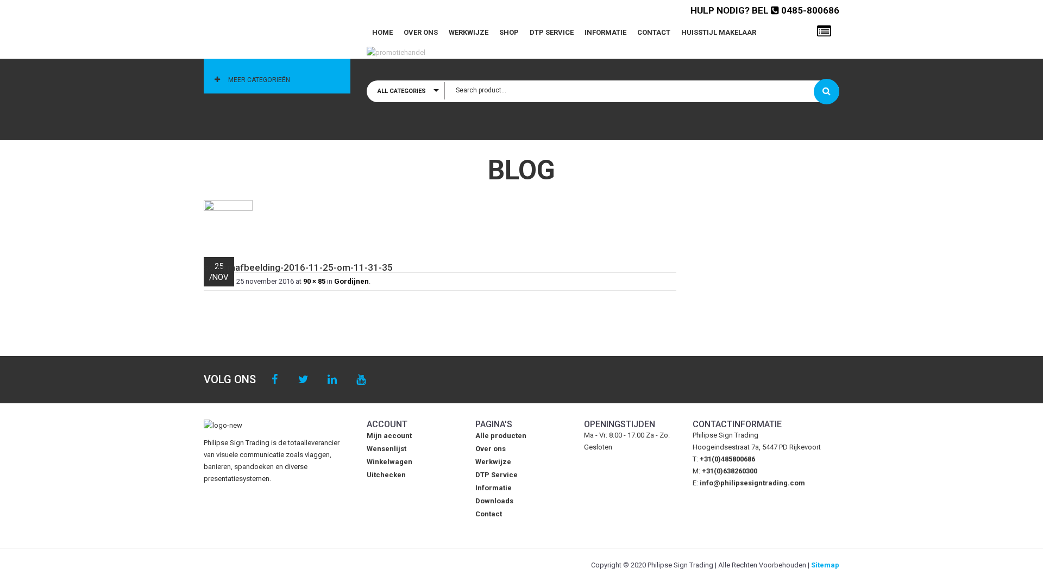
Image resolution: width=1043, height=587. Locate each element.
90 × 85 (314, 281)
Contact (653, 32)
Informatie (605, 32)
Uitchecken (386, 475)
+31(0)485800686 (727, 459)
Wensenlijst (386, 449)
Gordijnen (351, 281)
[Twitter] (303, 379)
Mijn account (389, 436)
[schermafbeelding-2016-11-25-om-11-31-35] (440, 223)
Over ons (421, 32)
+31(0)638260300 (729, 471)
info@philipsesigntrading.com (752, 483)
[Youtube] (361, 379)
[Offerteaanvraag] (824, 31)
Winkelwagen (389, 462)
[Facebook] (274, 379)
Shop (509, 32)
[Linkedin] (332, 379)
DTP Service (552, 32)
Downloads (494, 501)
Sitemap (825, 565)
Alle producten (500, 436)
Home (382, 32)
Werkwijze (468, 32)
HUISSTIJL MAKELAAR (718, 32)
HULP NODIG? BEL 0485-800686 (764, 10)
